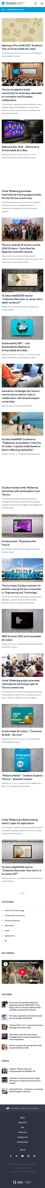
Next (22, 893)
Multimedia (9, 925)
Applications (10, 936)
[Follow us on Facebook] (11, 1156)
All (6, 941)
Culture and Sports (12, 920)
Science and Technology (14, 910)
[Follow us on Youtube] (22, 1156)
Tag (3, 9)
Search (34, 3)
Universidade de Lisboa (15, 9)
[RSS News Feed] (34, 1156)
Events (7, 930)
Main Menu (40, 3)
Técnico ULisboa (13, 3)
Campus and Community (15, 915)
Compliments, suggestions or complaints (24, 1108)
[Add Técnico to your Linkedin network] (16, 1156)
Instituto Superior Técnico (27, 1164)
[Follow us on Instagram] (28, 1156)
